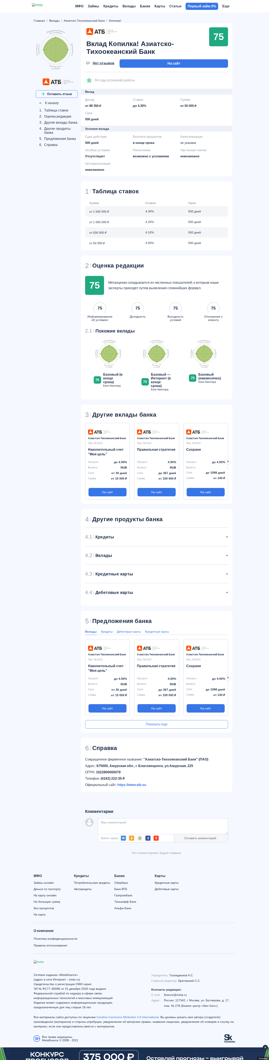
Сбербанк (121, 882)
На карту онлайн (45, 895)
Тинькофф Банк (125, 901)
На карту (40, 914)
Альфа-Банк (122, 908)
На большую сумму (47, 901)
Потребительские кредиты (92, 882)
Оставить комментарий (200, 838)
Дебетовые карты (129, 631)
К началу (51, 103)
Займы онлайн (44, 882)
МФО (38, 876)
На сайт (173, 63)
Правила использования (50, 945)
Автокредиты (83, 889)
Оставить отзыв (59, 94)
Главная (39, 20)
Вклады (91, 631)
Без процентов (44, 908)
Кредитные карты (157, 631)
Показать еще (156, 724)
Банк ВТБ (120, 889)
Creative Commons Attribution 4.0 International (127, 1017)
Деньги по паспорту (47, 889)
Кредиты (107, 631)
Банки (119, 876)
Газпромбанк (123, 895)
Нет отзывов (103, 63)
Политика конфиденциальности (55, 938)
